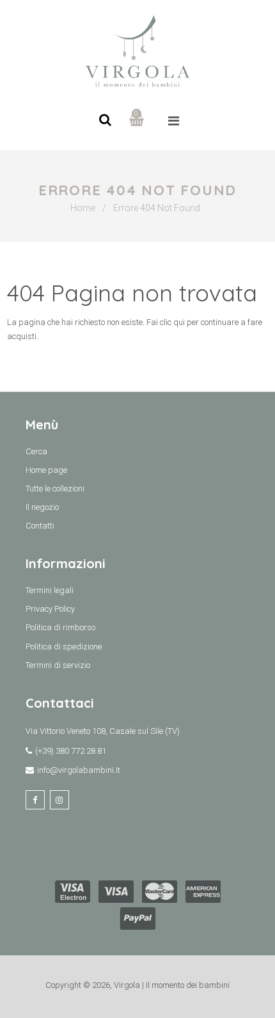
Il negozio (42, 507)
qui (179, 322)
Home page (46, 470)
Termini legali (50, 590)
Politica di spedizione (64, 646)
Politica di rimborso (60, 627)
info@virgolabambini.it (78, 770)
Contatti (40, 525)
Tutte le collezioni (55, 488)
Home (82, 208)
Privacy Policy (50, 609)
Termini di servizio (58, 665)
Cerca (36, 451)
